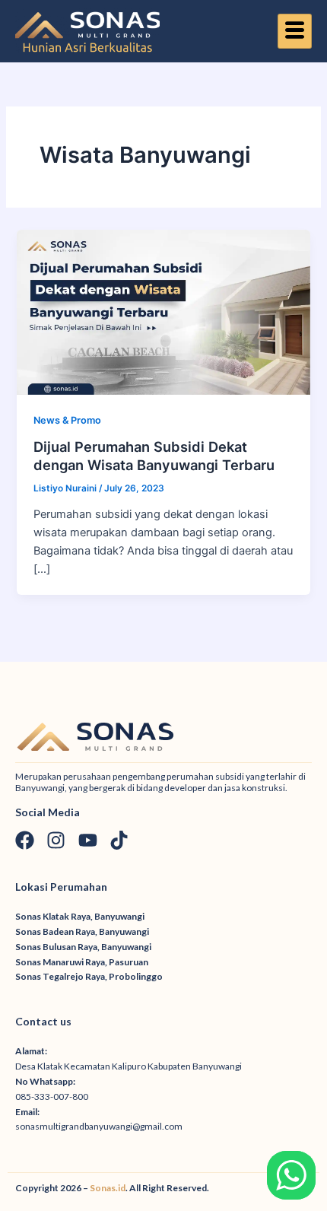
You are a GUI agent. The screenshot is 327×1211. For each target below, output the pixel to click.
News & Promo (67, 420)
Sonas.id (107, 1188)
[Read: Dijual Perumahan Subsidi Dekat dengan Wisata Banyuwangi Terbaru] (163, 311)
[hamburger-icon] (295, 31)
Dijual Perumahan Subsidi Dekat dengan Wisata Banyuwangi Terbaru (154, 455)
